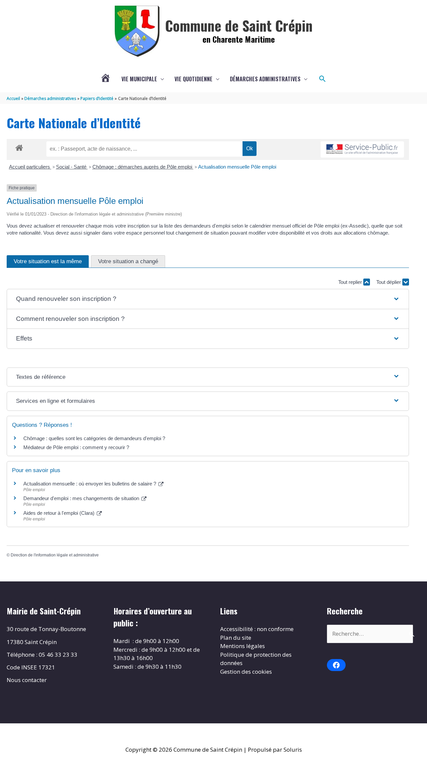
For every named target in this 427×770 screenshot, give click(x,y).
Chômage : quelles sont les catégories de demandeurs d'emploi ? (94, 438)
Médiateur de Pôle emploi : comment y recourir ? (76, 447)
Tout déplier (389, 282)
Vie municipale (139, 79)
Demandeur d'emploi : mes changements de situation (81, 498)
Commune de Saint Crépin (239, 25)
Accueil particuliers (30, 167)
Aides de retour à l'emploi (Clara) (59, 513)
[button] (322, 79)
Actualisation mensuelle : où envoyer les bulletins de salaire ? (90, 483)
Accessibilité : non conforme (257, 629)
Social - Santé (72, 167)
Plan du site (235, 637)
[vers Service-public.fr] (362, 149)
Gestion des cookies (246, 671)
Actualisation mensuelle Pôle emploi (237, 167)
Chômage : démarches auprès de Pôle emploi (142, 167)
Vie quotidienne (193, 79)
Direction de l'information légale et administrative (55, 555)
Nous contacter (27, 680)
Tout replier (350, 282)
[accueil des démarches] (19, 146)
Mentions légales (242, 646)
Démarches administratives (265, 79)
